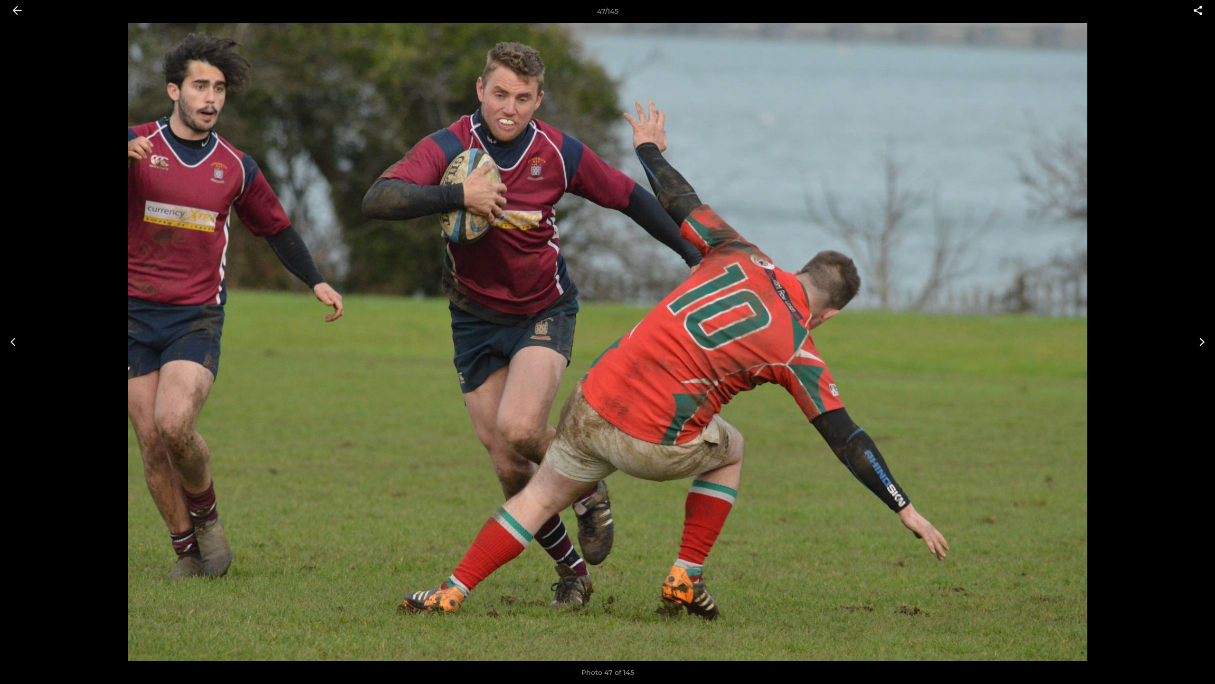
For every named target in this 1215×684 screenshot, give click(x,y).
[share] (1198, 11)
